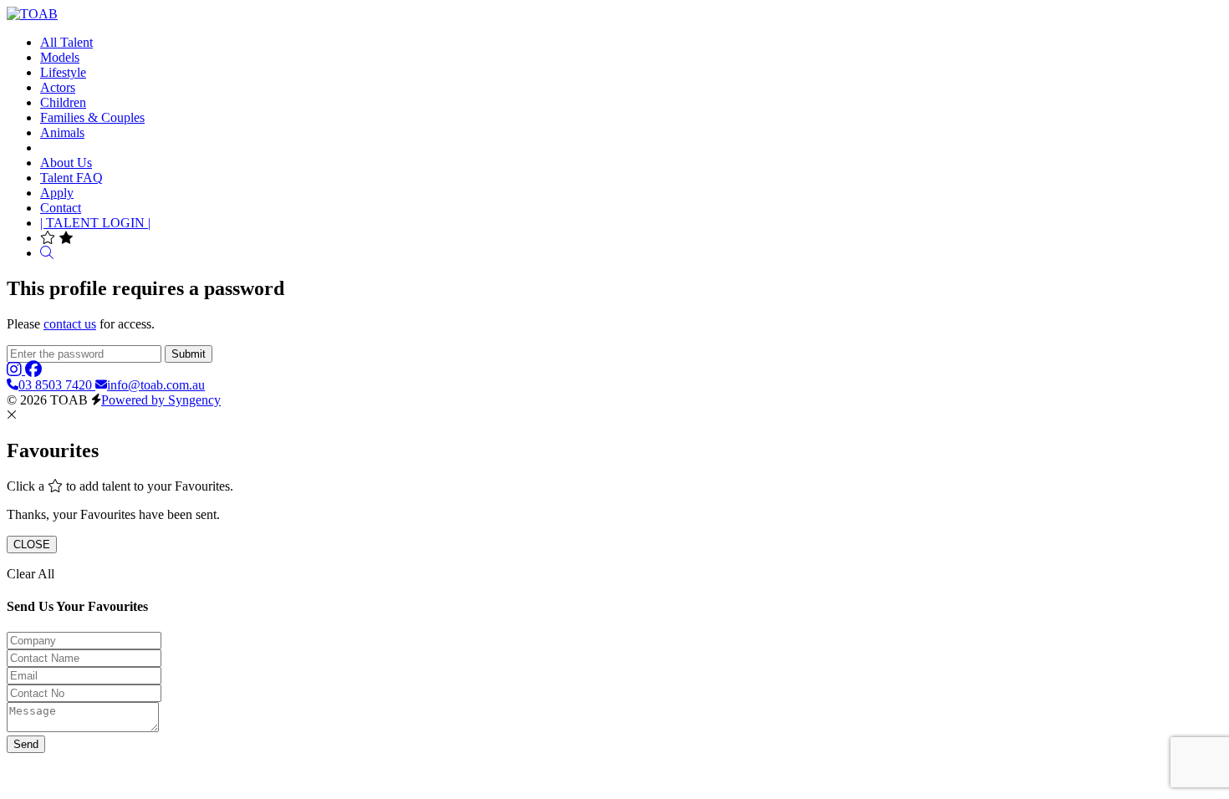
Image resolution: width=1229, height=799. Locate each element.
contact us (69, 324)
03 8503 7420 (56, 385)
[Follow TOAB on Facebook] (33, 370)
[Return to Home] (32, 14)
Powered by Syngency (161, 400)
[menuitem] (66, 42)
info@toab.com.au (156, 385)
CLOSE (31, 544)
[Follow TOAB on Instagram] (16, 370)
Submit (188, 354)
